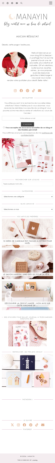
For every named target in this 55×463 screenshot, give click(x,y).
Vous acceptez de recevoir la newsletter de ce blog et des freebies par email (29, 128)
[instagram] (15, 91)
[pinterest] (27, 91)
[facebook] (21, 91)
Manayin (31, 456)
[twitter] (12, 425)
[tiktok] (33, 91)
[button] (51, 3)
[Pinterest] (8, 3)
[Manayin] (27, 14)
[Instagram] (3, 3)
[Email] (17, 3)
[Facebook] (12, 3)
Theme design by (27, 460)
